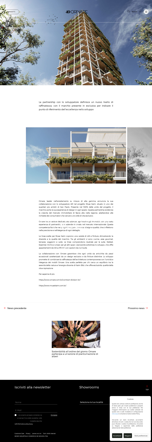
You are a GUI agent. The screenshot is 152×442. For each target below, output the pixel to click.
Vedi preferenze (140, 436)
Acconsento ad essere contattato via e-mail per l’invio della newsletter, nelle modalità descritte (29, 418)
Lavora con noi (36, 433)
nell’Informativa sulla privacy (24, 424)
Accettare (117, 436)
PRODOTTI (11, 12)
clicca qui (115, 413)
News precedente (16, 308)
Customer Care (19, 433)
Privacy (28, 433)
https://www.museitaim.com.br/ (52, 285)
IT (140, 12)
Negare (128, 436)
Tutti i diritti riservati (49, 433)
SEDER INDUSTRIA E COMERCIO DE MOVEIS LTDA (31, 436)
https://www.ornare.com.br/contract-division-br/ (59, 280)
